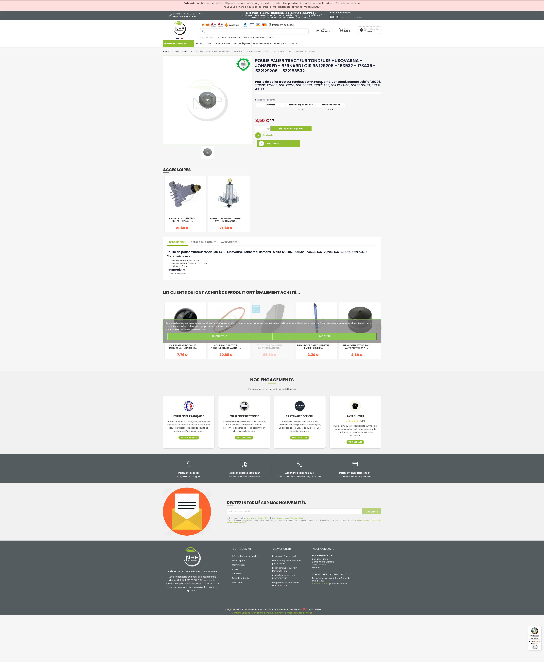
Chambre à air (234, 37)
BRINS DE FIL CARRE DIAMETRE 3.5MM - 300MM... (313, 346)
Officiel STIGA (299, 438)
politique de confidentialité (288, 518)
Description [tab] (177, 242)
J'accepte (324, 336)
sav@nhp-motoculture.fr (306, 7)
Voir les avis (355, 442)
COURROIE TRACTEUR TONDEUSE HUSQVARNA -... (226, 346)
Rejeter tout (220, 336)
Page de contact (339, 583)
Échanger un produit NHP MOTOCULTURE (284, 569)
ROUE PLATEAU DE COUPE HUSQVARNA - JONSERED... (182, 346)
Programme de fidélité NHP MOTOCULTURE (285, 584)
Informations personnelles (245, 556)
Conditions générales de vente (268, 612)
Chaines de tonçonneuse (254, 37)
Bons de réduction (241, 578)
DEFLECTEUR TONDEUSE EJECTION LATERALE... (269, 346)
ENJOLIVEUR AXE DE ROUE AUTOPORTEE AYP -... (357, 346)
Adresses (236, 573)
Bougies (270, 37)
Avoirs (235, 569)
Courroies (221, 37)
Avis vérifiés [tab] (229, 242)
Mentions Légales (241, 612)
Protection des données (299, 612)
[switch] (534, 647)
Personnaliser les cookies (196, 329)
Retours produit (239, 560)
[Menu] (539, 627)
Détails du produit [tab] (203, 242)
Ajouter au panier (293, 128)
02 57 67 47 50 (320, 583)
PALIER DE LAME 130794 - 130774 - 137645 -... (182, 220)
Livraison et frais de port (284, 556)
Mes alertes (238, 582)
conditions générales (257, 518)
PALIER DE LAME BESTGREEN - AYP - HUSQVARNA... (226, 220)
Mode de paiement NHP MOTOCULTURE (284, 577)
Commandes (238, 565)
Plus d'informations (174, 329)
